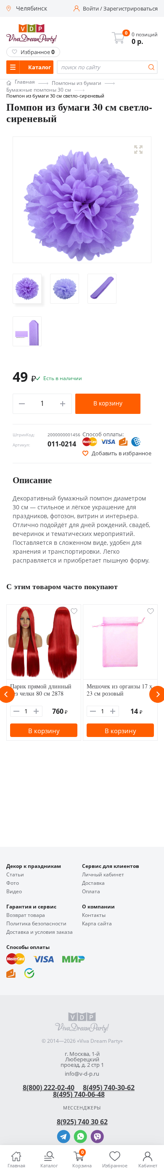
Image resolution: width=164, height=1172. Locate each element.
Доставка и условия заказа (39, 932)
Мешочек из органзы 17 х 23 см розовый (119, 689)
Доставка (93, 883)
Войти (91, 8)
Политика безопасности (36, 923)
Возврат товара (25, 915)
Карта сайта (97, 923)
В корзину (107, 403)
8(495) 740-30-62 (109, 1087)
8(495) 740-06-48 (79, 1094)
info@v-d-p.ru (82, 1074)
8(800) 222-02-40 (48, 1087)
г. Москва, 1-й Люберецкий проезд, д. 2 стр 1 (82, 1059)
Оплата (91, 891)
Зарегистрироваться (130, 8)
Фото (12, 883)
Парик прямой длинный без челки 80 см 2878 (40, 689)
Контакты (94, 915)
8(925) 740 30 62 (82, 1121)
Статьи (15, 874)
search (151, 67)
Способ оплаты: (103, 434)
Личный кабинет (103, 874)
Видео (14, 891)
